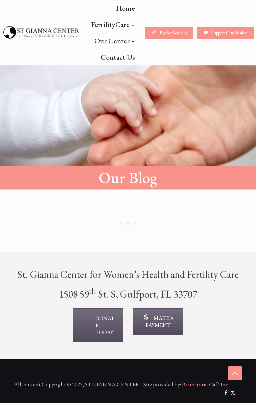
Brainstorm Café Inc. (205, 384)
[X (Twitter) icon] (232, 392)
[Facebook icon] (225, 392)
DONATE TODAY (104, 325)
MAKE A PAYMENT (160, 322)
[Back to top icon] (235, 373)
